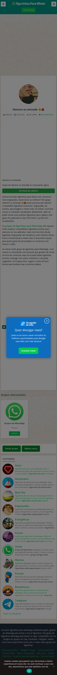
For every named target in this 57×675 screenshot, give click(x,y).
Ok (29, 671)
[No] (53, 666)
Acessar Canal (28, 350)
